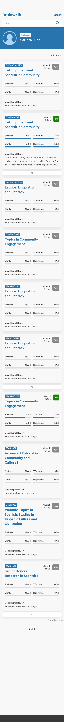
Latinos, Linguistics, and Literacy (20, 190)
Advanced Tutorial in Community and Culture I (21, 458)
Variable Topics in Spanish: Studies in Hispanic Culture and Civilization (21, 517)
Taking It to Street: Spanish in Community (22, 72)
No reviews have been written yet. (21, 105)
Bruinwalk (11, 15)
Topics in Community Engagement (21, 242)
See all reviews (55, 620)
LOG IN (58, 15)
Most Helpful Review (14, 102)
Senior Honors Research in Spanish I (21, 573)
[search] (29, 23)
